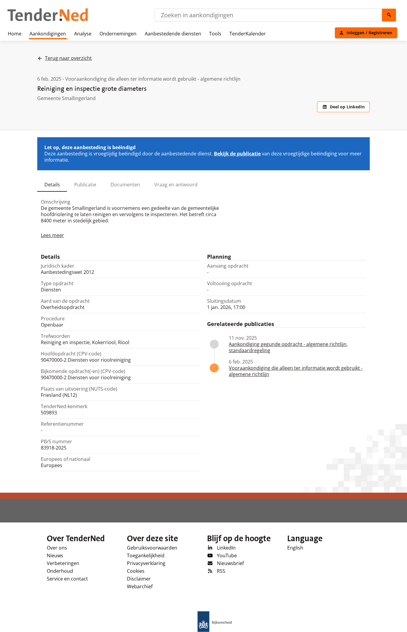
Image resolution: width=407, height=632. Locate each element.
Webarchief (140, 586)
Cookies (136, 571)
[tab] (52, 184)
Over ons (57, 547)
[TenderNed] (47, 20)
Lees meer (52, 235)
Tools (215, 33)
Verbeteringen (63, 563)
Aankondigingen (47, 33)
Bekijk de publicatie (237, 153)
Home (14, 33)
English (295, 547)
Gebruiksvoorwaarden (152, 547)
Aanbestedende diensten (173, 33)
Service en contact (67, 578)
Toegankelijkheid (145, 555)
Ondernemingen (118, 33)
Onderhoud (60, 571)
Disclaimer (139, 578)
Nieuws (55, 555)
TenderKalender (247, 33)
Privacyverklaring (146, 563)
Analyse (82, 33)
